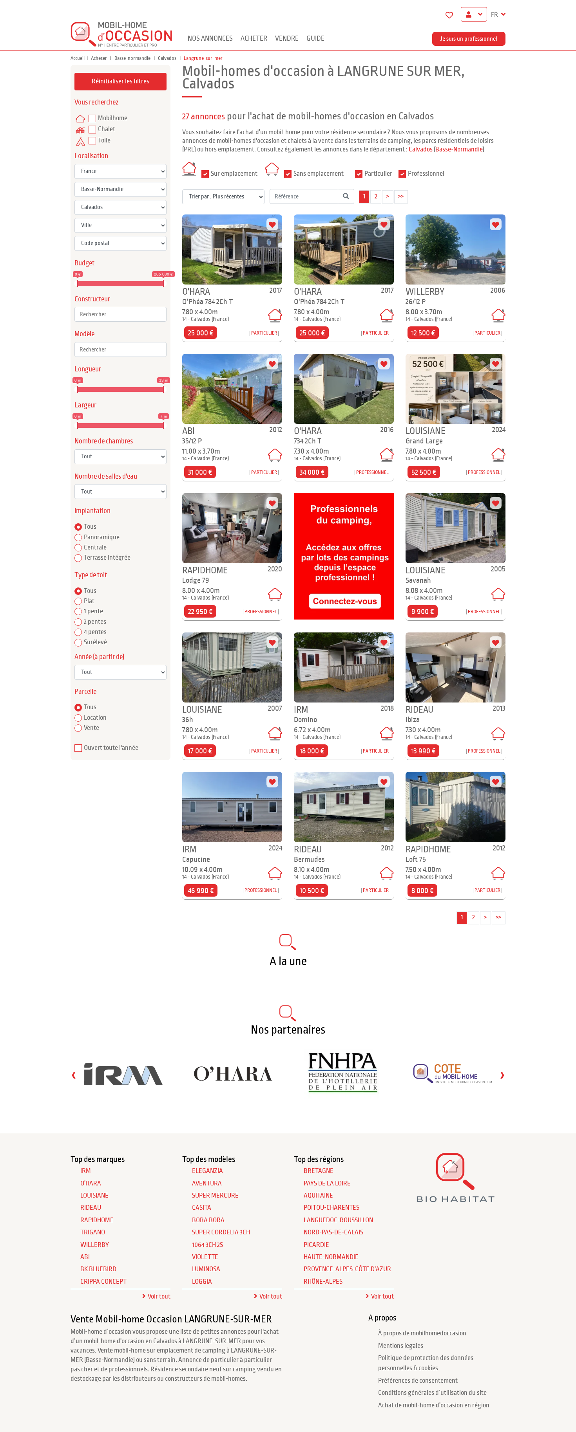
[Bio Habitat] (455, 1199)
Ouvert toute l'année (111, 747)
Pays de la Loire (327, 1183)
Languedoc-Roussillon (338, 1220)
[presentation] (74, 1075)
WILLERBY (94, 1244)
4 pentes (95, 632)
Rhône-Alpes (323, 1281)
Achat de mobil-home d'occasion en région (433, 1405)
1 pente (93, 611)
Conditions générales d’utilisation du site (432, 1392)
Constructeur (92, 299)
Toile (104, 140)
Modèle (84, 334)
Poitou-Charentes (331, 1207)
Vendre (287, 38)
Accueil (78, 58)
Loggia (202, 1281)
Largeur (85, 405)
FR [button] (495, 14)
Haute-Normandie (331, 1257)
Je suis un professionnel (468, 39)
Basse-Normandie (459, 149)
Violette (205, 1257)
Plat (89, 601)
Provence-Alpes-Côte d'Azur (347, 1269)
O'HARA (90, 1183)
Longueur (87, 369)
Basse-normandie (133, 58)
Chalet (106, 129)
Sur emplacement (234, 173)
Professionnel (426, 173)
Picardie (316, 1244)
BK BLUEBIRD (98, 1269)
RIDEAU (90, 1207)
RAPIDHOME (97, 1220)
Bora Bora (208, 1220)
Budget (84, 263)
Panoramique (102, 537)
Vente (91, 727)
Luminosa (206, 1269)
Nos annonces (210, 38)
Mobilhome (112, 118)
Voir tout (159, 1296)
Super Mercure (215, 1195)
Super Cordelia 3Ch (221, 1232)
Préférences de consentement (418, 1380)
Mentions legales (400, 1345)
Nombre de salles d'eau (105, 476)
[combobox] (120, 314)
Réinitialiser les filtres (120, 81)
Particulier (378, 173)
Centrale (95, 547)
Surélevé (95, 642)
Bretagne (318, 1170)
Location (95, 717)
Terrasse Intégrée (107, 557)
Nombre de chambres (103, 441)
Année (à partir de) (99, 657)
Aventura (207, 1183)
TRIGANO (92, 1232)
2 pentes (95, 621)
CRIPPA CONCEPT (103, 1281)
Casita (201, 1207)
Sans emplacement (318, 173)
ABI (85, 1257)
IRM (85, 1170)
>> (401, 196)
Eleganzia (207, 1170)
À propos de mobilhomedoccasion (422, 1333)
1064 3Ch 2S (207, 1244)
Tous (90, 526)
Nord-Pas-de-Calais (333, 1232)
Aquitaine (318, 1195)
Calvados (168, 58)
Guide (315, 38)
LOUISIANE (94, 1195)
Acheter (254, 38)
